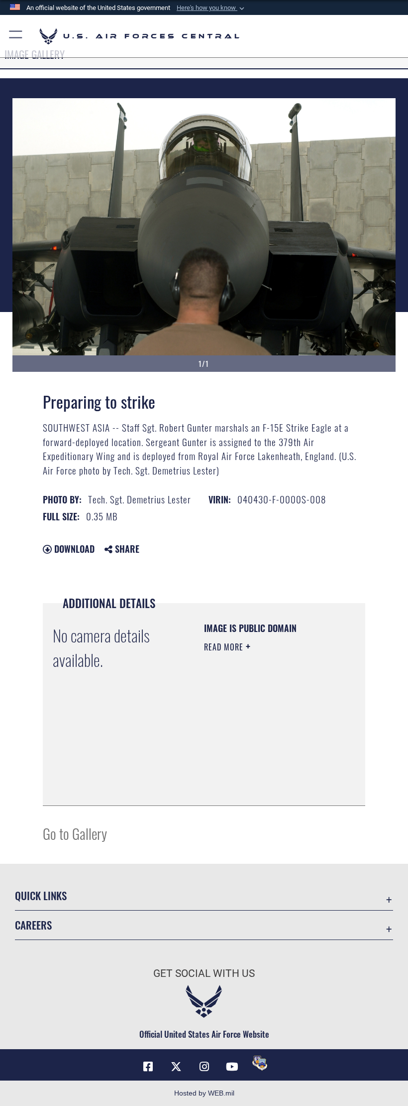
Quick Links (41, 895)
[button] (211, 8)
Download (73, 548)
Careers (33, 925)
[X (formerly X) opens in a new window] (176, 1066)
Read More (225, 647)
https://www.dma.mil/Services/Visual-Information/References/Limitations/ (264, 773)
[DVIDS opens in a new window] (259, 1063)
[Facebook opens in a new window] (148, 1066)
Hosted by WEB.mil (204, 1093)
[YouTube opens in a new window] (231, 1066)
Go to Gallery (75, 833)
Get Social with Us (204, 973)
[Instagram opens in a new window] (204, 1066)
